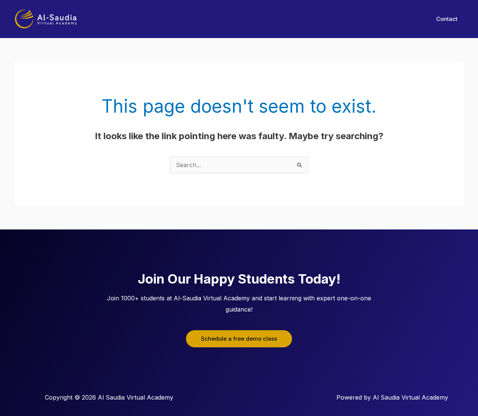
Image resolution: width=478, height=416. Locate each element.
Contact (446, 18)
